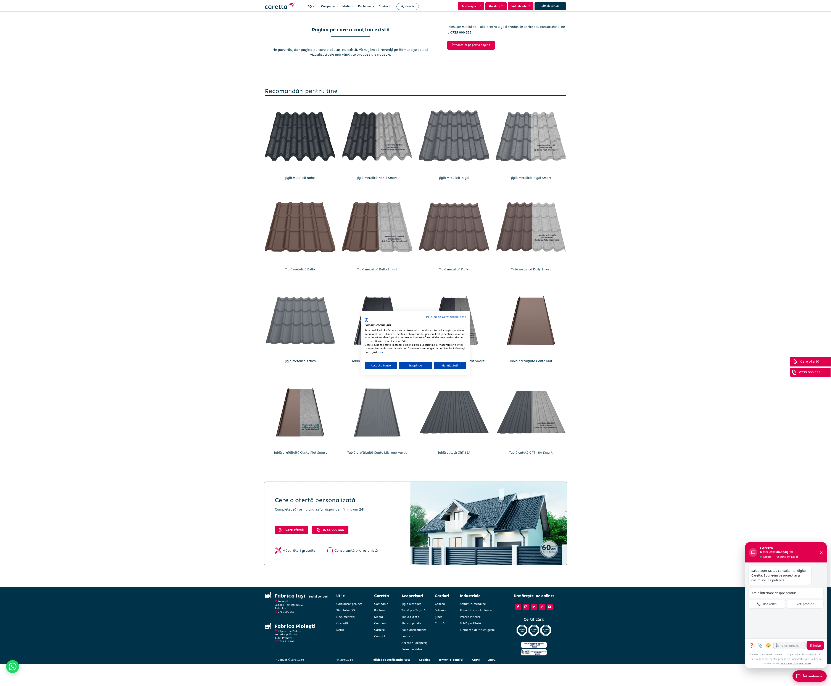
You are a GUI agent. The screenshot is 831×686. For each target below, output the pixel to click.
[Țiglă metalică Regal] (454, 137)
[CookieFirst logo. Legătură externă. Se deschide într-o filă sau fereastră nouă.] (366, 320)
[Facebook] (518, 607)
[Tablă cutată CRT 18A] (454, 412)
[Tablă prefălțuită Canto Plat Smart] (300, 412)
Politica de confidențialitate (796, 663)
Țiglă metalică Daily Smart (531, 269)
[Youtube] (550, 607)
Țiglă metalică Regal (454, 178)
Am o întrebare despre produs (774, 593)
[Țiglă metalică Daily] (454, 229)
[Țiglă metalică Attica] (300, 320)
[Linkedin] (534, 607)
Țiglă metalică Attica (300, 361)
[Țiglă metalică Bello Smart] (377, 229)
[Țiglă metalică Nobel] (300, 137)
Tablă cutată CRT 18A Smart (530, 452)
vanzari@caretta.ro (291, 659)
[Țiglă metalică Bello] (300, 229)
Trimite (815, 645)
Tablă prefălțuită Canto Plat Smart (300, 452)
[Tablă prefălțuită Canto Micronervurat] (377, 412)
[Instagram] (526, 607)
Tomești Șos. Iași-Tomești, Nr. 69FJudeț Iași (290, 605)
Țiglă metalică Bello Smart (377, 269)
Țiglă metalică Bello (300, 269)
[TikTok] (542, 607)
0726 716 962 (286, 641)
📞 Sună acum (767, 604)
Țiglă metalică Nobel (300, 178)
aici (382, 352)
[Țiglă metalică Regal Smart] (531, 137)
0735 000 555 (286, 611)
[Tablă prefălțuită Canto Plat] (531, 320)
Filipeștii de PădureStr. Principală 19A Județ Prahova (288, 634)
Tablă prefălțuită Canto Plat (530, 361)
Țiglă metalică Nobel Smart (377, 178)
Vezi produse (805, 604)
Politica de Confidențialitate (446, 316)
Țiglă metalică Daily (454, 269)
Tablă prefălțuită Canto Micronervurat (377, 452)
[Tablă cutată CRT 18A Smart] (531, 412)
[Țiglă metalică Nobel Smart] (377, 137)
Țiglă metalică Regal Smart (531, 178)
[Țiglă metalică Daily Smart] (531, 229)
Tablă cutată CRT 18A (454, 452)
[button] (406, 6)
